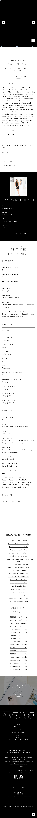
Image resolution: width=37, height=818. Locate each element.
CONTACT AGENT (18, 233)
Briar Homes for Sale (18, 589)
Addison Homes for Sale (18, 570)
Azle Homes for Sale (18, 586)
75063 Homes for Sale (18, 663)
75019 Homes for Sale (18, 648)
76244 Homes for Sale (18, 666)
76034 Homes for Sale (18, 632)
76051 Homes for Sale (18, 623)
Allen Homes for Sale (18, 595)
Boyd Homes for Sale (18, 592)
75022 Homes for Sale (18, 620)
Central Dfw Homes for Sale (18, 564)
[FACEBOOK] (14, 787)
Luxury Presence (24, 797)
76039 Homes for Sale (18, 651)
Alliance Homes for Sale (18, 553)
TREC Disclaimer (18, 766)
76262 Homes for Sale (18, 629)
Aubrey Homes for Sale (18, 583)
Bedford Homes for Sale (18, 547)
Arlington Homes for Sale (18, 574)
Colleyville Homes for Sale (19, 541)
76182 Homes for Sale (18, 645)
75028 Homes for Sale (18, 626)
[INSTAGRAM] (18, 787)
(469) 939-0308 (7, 214)
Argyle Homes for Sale (18, 550)
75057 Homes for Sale (18, 669)
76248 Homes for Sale (18, 635)
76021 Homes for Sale (18, 657)
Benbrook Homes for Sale (18, 598)
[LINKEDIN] (23, 787)
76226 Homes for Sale (18, 660)
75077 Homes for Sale (18, 638)
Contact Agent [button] (18, 76)
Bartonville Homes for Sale (18, 544)
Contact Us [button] (18, 694)
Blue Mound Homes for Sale (18, 567)
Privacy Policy (27, 806)
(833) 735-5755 (18, 726)
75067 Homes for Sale (18, 642)
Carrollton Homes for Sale (18, 556)
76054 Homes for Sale (18, 654)
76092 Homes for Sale (18, 617)
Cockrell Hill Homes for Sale (18, 577)
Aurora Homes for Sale (18, 580)
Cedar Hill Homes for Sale (18, 601)
